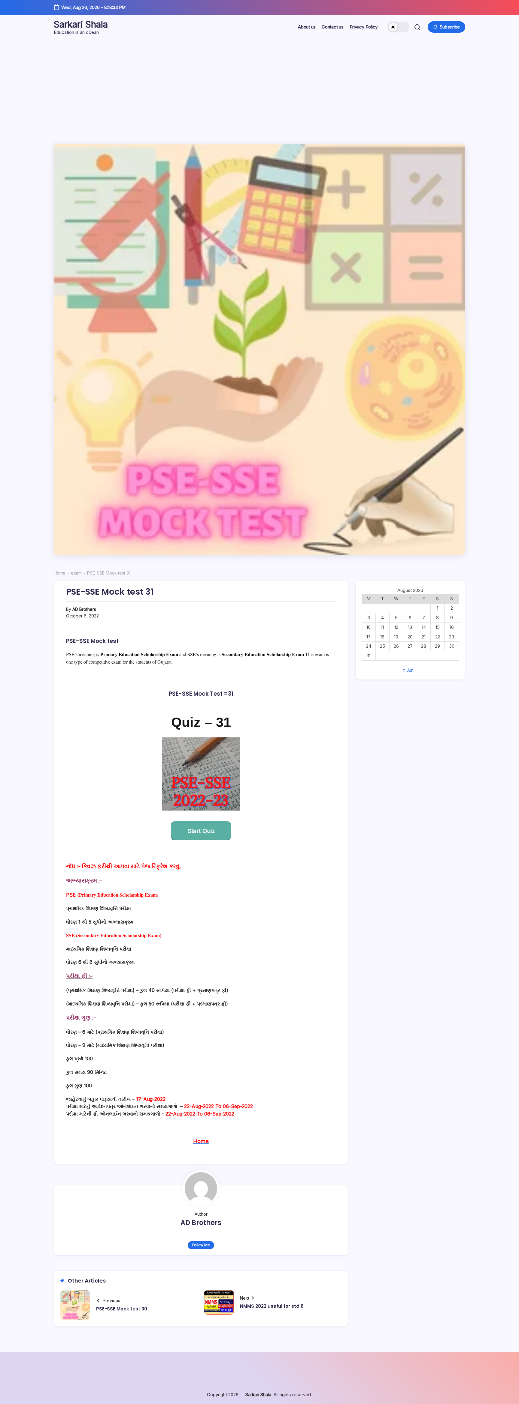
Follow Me (201, 1245)
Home (59, 572)
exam (76, 572)
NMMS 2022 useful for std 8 (272, 1306)
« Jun (408, 670)
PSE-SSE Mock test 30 (121, 1309)
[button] (398, 27)
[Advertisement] (259, 84)
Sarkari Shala (81, 24)
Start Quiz (201, 831)
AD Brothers (84, 609)
